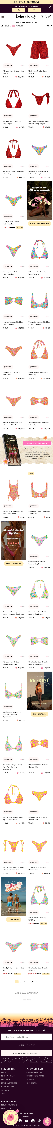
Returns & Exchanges (35, 1076)
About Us (5, 1072)
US (34, 10)
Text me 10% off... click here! (26, 1053)
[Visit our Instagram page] (33, 1121)
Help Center (31, 1083)
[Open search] (42, 16)
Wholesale (6, 1090)
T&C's (3, 1094)
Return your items (9, 1105)
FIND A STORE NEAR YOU (39, 223)
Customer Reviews (34, 1072)
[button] (11, 1117)
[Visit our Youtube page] (26, 1121)
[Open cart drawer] (50, 16)
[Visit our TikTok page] (39, 1121)
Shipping (30, 1079)
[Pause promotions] (50, 2)
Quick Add (7, 65)
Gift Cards (5, 1079)
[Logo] (26, 16)
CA (19, 10)
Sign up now (26, 1045)
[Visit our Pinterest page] (20, 1121)
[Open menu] (3, 16)
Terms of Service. (37, 458)
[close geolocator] (50, 6)
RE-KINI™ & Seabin (8, 1076)
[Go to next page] (36, 981)
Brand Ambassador (9, 1083)
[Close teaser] (17, 1111)
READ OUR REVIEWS (13, 563)
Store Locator (7, 1087)
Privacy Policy (43, 456)
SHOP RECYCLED (39, 714)
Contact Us (6, 1108)
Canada (25, 1116)
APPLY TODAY (13, 920)
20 (32, 981)
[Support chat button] (47, 1121)
